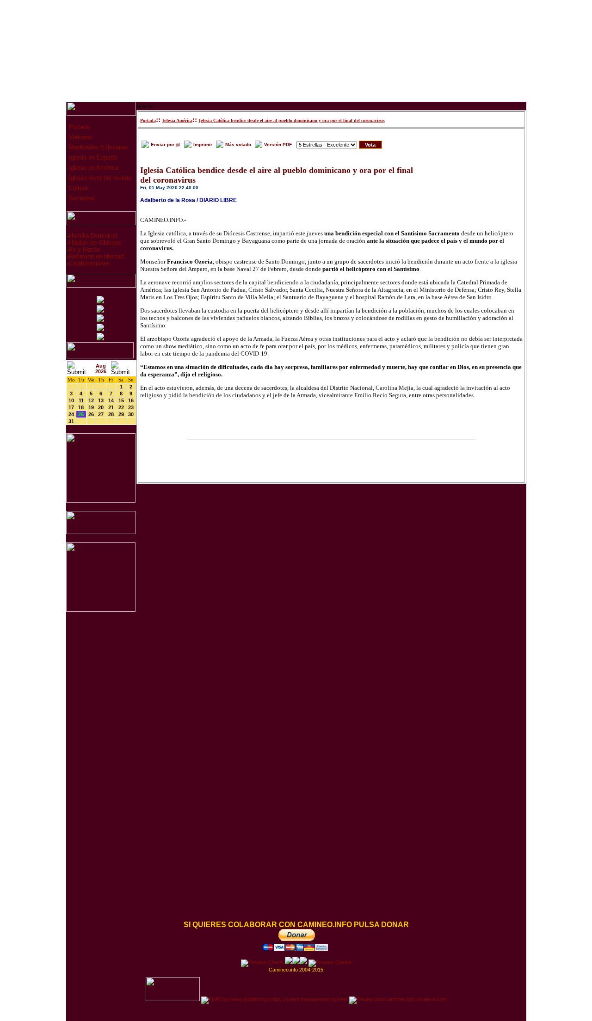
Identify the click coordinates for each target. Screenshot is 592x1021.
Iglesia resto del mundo (99, 177)
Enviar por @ (165, 144)
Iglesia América (177, 120)
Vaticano (79, 137)
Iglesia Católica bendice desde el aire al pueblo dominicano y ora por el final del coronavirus (292, 120)
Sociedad (80, 198)
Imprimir (202, 144)
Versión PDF (278, 144)
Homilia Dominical (93, 235)
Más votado (238, 144)
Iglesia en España (92, 157)
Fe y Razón (84, 249)
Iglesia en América (92, 167)
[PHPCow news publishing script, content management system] (274, 999)
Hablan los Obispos (95, 242)
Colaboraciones (89, 263)
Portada (78, 126)
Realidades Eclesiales (97, 147)
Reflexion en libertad (96, 256)
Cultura (77, 188)
